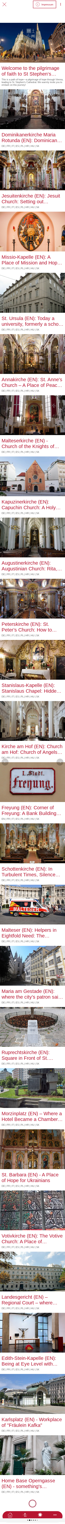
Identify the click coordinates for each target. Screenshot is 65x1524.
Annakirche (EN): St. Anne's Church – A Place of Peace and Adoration (32, 382)
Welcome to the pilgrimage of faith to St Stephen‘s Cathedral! (30, 71)
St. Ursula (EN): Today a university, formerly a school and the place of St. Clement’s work (32, 321)
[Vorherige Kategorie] (5, 762)
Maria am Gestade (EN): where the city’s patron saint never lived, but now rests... (32, 994)
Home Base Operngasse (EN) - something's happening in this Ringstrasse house (28, 1483)
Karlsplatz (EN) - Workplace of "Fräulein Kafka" (32, 1422)
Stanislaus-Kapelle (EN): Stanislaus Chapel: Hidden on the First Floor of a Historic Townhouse (30, 688)
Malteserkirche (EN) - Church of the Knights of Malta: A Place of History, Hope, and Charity (29, 443)
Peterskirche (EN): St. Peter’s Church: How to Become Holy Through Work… (27, 627)
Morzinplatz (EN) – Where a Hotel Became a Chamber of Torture (32, 1116)
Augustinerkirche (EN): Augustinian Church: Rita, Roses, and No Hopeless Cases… (29, 566)
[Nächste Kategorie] (59, 762)
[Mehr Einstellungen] (60, 4)
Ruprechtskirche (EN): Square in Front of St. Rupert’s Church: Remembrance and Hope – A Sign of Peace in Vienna (31, 1055)
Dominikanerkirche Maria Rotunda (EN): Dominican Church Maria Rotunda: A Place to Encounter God (29, 137)
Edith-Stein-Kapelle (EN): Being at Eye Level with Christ (29, 1361)
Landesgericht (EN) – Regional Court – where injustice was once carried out (30, 1300)
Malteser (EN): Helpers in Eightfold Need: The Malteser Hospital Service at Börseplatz (32, 933)
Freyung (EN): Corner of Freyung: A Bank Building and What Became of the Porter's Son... (29, 810)
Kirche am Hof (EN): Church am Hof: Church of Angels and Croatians (32, 749)
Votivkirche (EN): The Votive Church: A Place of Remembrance (32, 1239)
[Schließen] (4, 4)
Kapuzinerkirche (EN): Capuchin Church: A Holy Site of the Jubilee (29, 504)
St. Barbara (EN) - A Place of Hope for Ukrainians (30, 1177)
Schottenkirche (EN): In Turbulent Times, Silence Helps (28, 872)
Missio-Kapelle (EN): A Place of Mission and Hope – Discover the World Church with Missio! (31, 260)
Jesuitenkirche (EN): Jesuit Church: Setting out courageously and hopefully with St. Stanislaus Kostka (31, 199)
